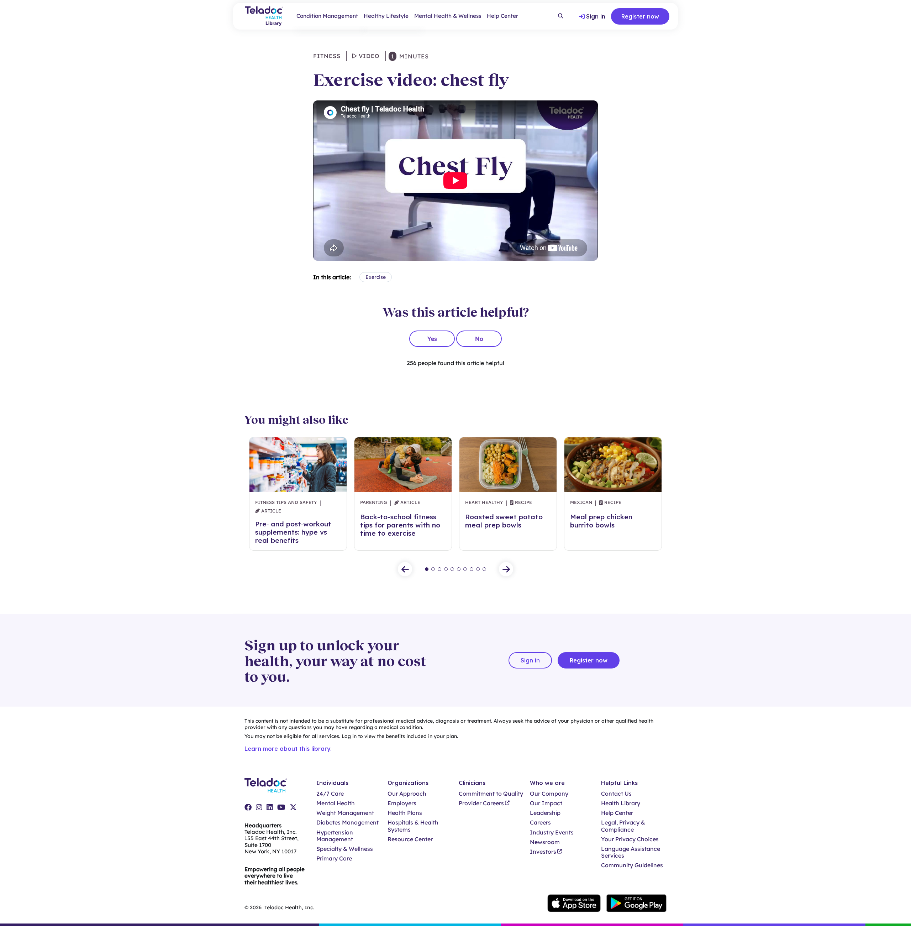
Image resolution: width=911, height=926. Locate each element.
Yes (432, 338)
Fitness (327, 55)
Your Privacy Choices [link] (630, 839)
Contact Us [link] (616, 793)
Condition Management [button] (327, 15)
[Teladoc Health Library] (264, 16)
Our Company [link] (549, 793)
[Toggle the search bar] (560, 16)
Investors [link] (543, 851)
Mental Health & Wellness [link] (447, 15)
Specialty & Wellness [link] (344, 849)
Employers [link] (402, 803)
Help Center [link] (502, 15)
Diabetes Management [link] (347, 822)
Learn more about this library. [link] (288, 748)
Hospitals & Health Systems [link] (413, 826)
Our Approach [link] (407, 793)
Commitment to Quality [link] (491, 793)
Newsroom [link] (545, 842)
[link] (248, 807)
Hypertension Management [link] (334, 836)
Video (368, 55)
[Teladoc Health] (265, 785)
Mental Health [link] (335, 803)
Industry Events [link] (552, 832)
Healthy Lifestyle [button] (386, 15)
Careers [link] (540, 822)
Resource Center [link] (410, 839)
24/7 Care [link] (330, 793)
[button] (405, 569)
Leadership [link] (545, 813)
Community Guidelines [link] (632, 865)
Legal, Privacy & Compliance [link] (623, 826)
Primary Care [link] (334, 858)
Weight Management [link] (345, 813)
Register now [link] (640, 16)
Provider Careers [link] (481, 803)
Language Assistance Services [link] (630, 852)
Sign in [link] (595, 16)
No (479, 338)
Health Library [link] (620, 803)
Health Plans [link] (405, 813)
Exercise (375, 277)
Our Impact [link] (546, 803)
